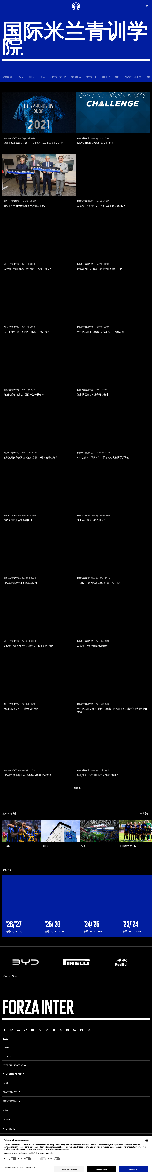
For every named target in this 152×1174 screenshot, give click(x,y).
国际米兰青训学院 (10, 1092)
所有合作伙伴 (9, 976)
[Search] (147, 6)
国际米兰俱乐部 (132, 76)
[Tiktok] (25, 1030)
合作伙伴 (105, 76)
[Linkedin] (18, 1030)
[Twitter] (60, 1030)
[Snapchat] (54, 1030)
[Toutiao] (89, 1030)
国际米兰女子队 (58, 76)
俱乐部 (32, 76)
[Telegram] (4, 1030)
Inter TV (6, 1056)
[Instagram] (47, 1030)
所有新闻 (7, 76)
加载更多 (76, 788)
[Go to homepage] (76, 6)
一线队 (20, 76)
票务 (42, 76)
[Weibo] (11, 1030)
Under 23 (76, 76)
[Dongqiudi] (81, 1030)
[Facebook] (67, 1030)
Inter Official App (12, 1074)
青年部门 (91, 76)
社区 (117, 76)
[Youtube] (32, 1030)
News (5, 1039)
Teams (5, 1048)
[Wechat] (74, 1030)
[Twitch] (40, 1030)
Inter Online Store (12, 1065)
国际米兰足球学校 (10, 1101)
